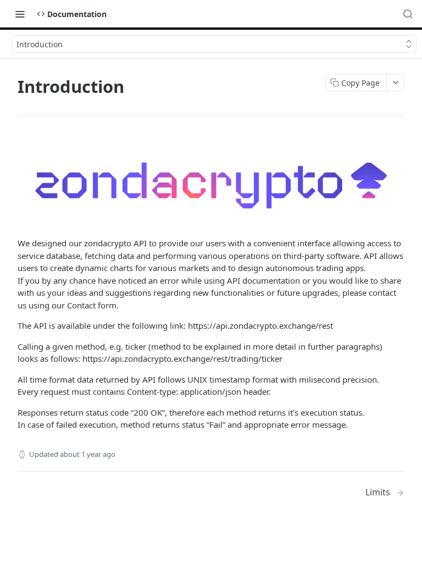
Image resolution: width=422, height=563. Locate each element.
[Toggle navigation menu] (20, 14)
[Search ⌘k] (408, 14)
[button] (211, 185)
